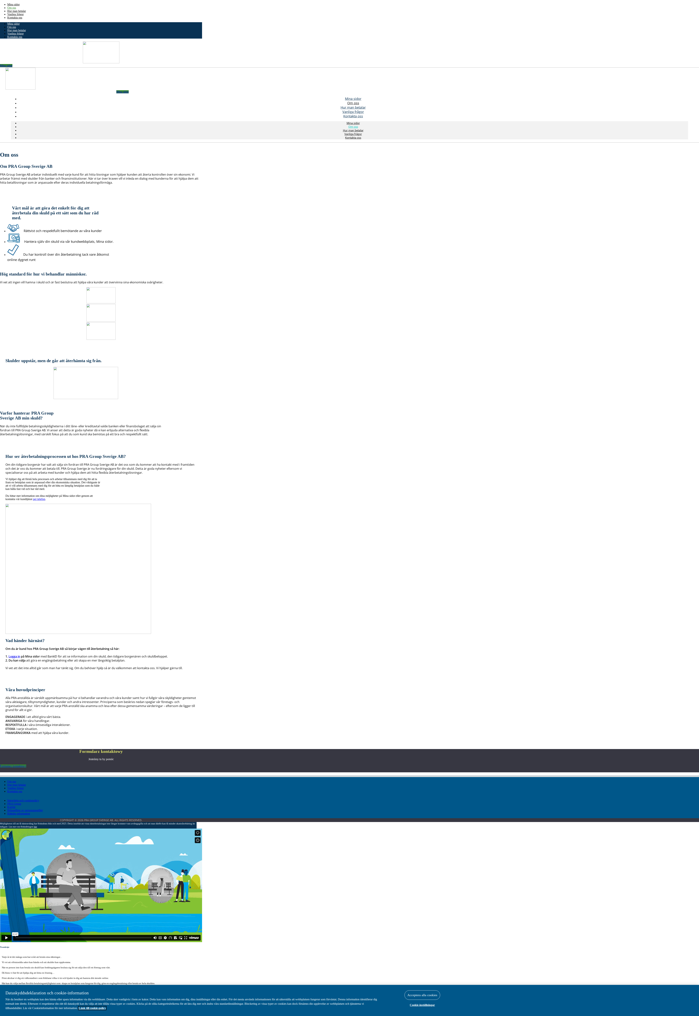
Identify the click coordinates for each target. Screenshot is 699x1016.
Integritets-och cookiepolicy (23, 800)
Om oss (11, 7)
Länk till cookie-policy (92, 1008)
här (35, 826)
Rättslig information (18, 813)
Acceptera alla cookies (422, 995)
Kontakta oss (14, 17)
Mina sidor (13, 4)
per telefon (39, 499)
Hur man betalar (16, 11)
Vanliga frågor (15, 14)
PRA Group (14, 803)
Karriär (11, 807)
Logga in (14, 656)
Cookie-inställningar (422, 1005)
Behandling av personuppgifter (25, 810)
